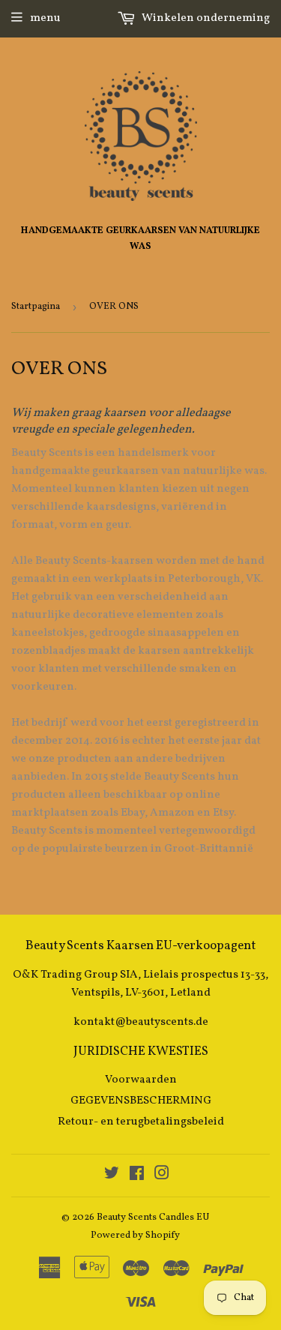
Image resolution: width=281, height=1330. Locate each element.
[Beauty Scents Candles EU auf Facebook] (137, 1176)
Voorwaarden (141, 1080)
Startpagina (35, 306)
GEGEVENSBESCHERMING (140, 1101)
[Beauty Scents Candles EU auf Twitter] (111, 1176)
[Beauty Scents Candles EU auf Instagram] (161, 1176)
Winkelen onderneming (204, 18)
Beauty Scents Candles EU (153, 1217)
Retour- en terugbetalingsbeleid (141, 1122)
